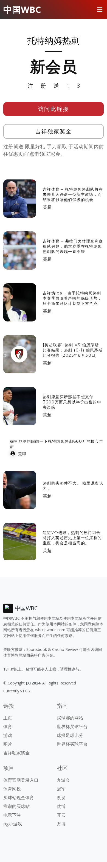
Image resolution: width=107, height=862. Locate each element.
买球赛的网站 (70, 718)
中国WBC (22, 9)
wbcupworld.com (50, 629)
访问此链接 (53, 109)
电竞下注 (12, 815)
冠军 (61, 789)
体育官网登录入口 (20, 780)
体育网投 (12, 789)
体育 (7, 727)
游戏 (7, 735)
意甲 (22, 454)
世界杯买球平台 (72, 727)
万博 (61, 824)
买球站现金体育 (18, 798)
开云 (61, 815)
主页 (7, 718)
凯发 (61, 798)
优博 (61, 806)
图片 (7, 744)
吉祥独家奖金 (53, 131)
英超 (47, 207)
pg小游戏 (12, 824)
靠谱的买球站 (16, 806)
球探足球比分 (70, 735)
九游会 (63, 780)
